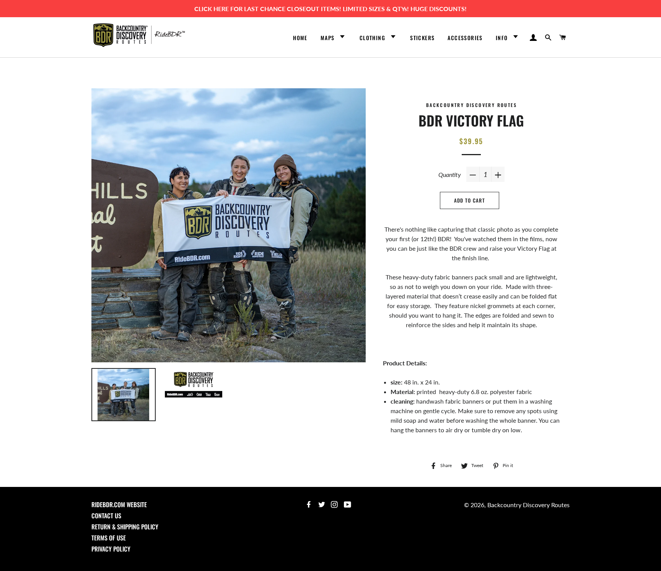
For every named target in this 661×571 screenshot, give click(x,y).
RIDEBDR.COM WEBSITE (119, 504)
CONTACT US (106, 515)
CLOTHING (373, 38)
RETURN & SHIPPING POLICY (124, 526)
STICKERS (422, 38)
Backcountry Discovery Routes (528, 504)
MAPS (328, 38)
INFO (503, 38)
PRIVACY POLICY (110, 548)
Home (300, 38)
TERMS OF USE (108, 537)
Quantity (449, 174)
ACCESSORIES (465, 38)
